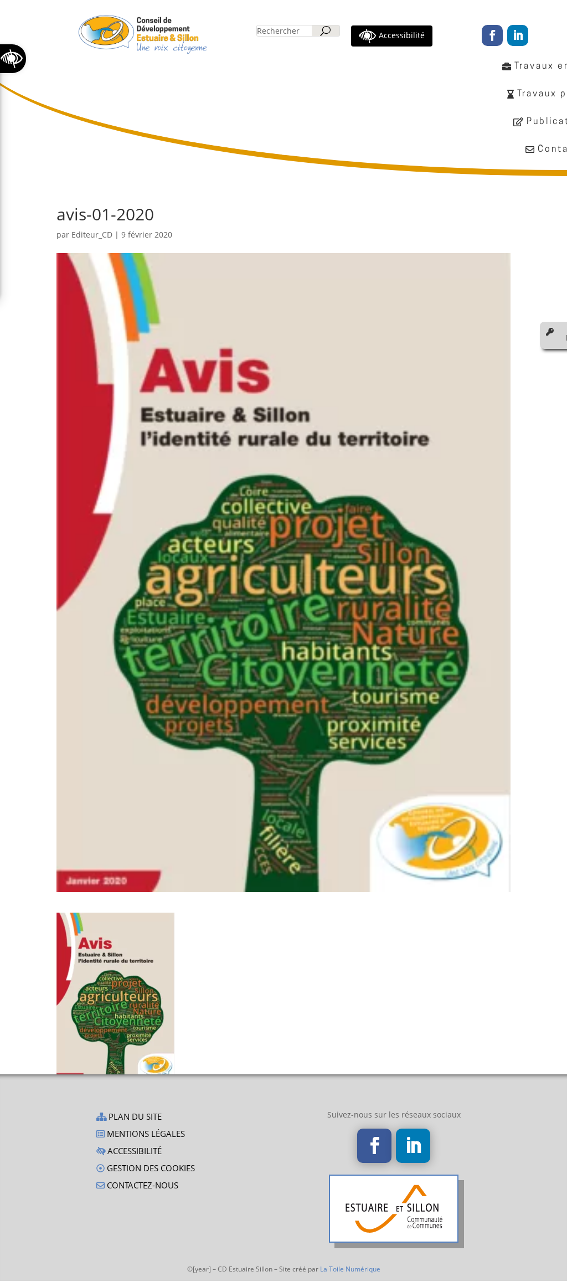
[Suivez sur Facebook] (492, 35)
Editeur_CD (91, 234)
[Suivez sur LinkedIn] (517, 35)
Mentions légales (145, 1134)
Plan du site (134, 1117)
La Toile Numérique (350, 1269)
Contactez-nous (141, 1186)
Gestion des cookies (150, 1168)
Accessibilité (133, 1151)
